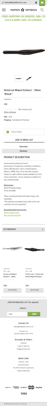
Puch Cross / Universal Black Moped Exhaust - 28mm (34, 275)
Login (20, 346)
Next (43, 52)
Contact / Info (23, 362)
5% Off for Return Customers (23, 368)
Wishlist (24, 343)
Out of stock (12, 290)
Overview (23, 146)
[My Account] (36, 2)
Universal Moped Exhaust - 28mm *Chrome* (9, 275)
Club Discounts (23, 365)
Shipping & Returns (23, 349)
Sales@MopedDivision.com (15, 2)
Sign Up (26, 346)
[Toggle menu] (4, 10)
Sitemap (24, 404)
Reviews (23, 151)
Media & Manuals (23, 371)
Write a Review (10, 112)
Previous (4, 52)
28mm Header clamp (11, 213)
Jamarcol (6, 269)
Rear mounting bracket (12, 215)
